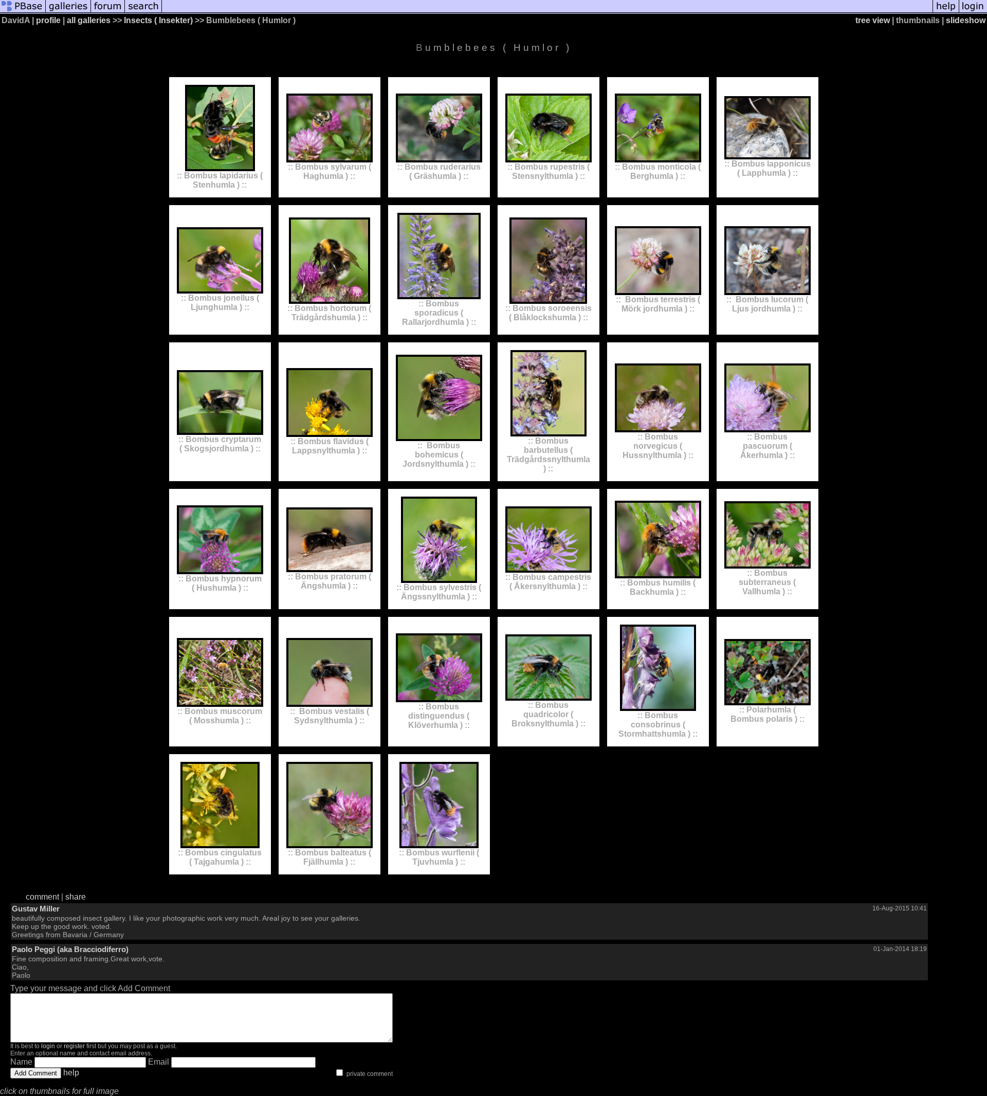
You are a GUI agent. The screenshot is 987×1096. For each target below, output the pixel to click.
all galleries (89, 20)
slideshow (965, 20)
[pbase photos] (23, 11)
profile (48, 20)
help (71, 1072)
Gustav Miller (36, 908)
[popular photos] (547, 11)
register (74, 1046)
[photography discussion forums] (108, 11)
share (75, 896)
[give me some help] (946, 11)
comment (42, 896)
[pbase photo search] (143, 11)
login (48, 1046)
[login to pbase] (973, 11)
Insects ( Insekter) (158, 20)
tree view (872, 20)
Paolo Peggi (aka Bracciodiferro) (70, 949)
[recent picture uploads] (68, 11)
